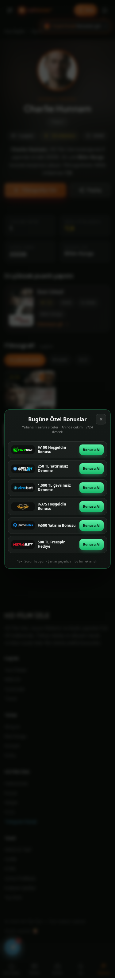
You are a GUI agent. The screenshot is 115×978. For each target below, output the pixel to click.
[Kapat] (101, 419)
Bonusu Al (91, 449)
